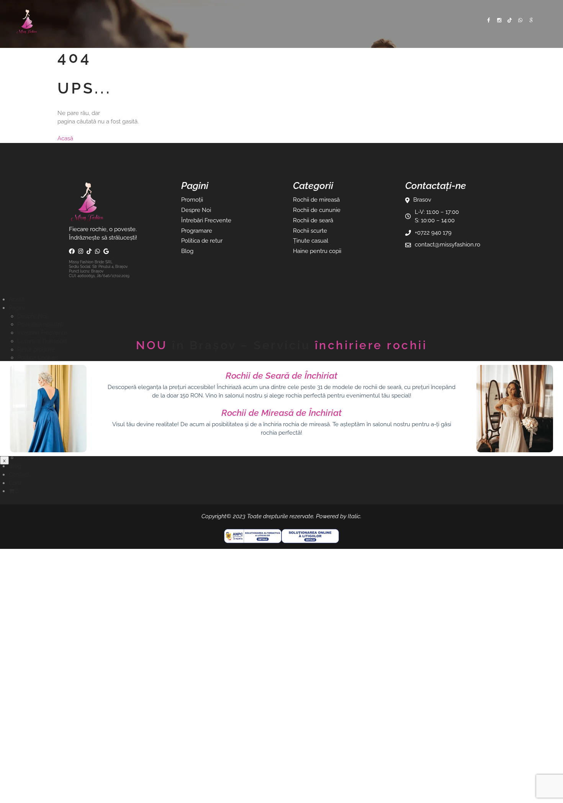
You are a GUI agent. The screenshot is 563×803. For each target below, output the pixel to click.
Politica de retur (202, 240)
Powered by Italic (338, 516)
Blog (187, 251)
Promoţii (192, 199)
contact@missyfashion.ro (447, 244)
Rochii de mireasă (316, 199)
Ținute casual (310, 240)
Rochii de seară (313, 220)
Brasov (422, 199)
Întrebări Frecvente (206, 220)
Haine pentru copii (317, 251)
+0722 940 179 (433, 232)
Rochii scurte (310, 230)
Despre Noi (196, 210)
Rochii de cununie (316, 210)
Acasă (65, 138)
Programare (196, 230)
